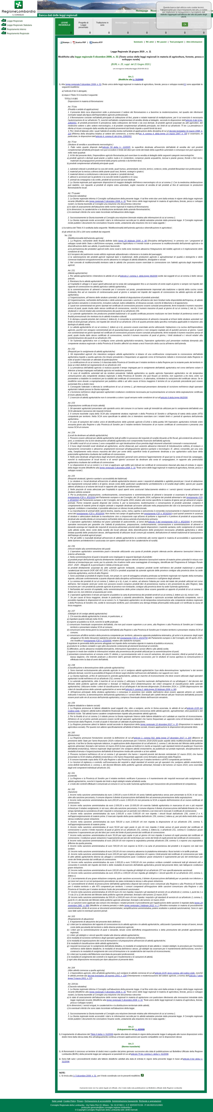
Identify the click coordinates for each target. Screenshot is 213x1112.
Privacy (80, 1101)
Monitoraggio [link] (121, 23)
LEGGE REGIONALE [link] (64, 24)
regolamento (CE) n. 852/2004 (82, 497)
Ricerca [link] (155, 11)
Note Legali (57, 1101)
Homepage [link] (142, 11)
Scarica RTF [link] (97, 42)
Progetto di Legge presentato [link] (83, 25)
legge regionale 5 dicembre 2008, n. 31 (96, 56)
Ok (185, 24)
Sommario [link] (138, 42)
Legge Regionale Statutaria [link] (19, 25)
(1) (185, 84)
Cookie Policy (69, 1101)
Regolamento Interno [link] (16, 29)
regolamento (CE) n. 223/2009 (97, 641)
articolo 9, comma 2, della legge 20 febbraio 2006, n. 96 (150, 689)
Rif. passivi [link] (162, 42)
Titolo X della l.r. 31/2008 (102, 1034)
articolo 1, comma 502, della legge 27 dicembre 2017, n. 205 (162, 738)
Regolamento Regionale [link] (17, 33)
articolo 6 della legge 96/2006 (174, 397)
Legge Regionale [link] (14, 21)
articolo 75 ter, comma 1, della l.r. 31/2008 (149, 1054)
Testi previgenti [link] (176, 42)
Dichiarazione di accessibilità (98, 1101)
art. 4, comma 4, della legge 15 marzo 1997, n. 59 (163, 134)
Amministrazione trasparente (125, 1101)
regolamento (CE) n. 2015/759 (134, 638)
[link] (18, 16)
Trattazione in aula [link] (102, 24)
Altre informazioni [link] (194, 42)
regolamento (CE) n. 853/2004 (90, 513)
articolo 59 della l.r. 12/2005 (116, 147)
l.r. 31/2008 (138, 79)
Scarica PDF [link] (81, 42)
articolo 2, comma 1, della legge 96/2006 (138, 276)
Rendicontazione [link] (141, 23)
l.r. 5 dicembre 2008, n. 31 (84, 1076)
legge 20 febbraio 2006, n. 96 (132, 241)
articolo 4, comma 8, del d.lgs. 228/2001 (114, 136)
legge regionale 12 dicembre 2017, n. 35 (159, 724)
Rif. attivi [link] (150, 42)
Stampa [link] (66, 42)
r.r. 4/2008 (139, 1029)
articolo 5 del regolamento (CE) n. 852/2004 (169, 522)
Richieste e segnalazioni (150, 1101)
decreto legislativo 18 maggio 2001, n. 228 (107, 976)
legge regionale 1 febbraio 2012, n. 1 (141, 905)
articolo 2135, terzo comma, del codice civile (175, 973)
